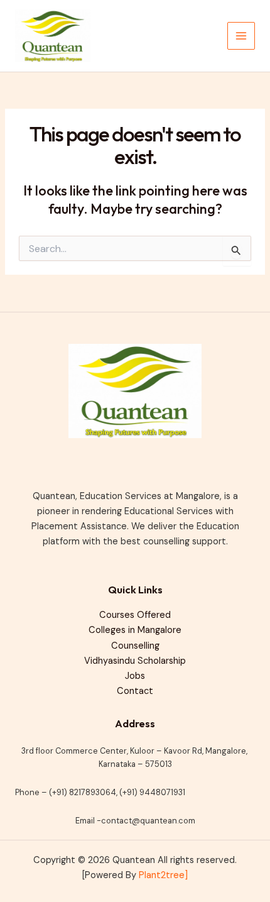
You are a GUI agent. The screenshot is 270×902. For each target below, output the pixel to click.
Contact (135, 691)
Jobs (135, 676)
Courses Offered (135, 615)
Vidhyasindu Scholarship (135, 661)
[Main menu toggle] (241, 36)
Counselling (135, 646)
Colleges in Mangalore (135, 630)
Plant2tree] (163, 875)
